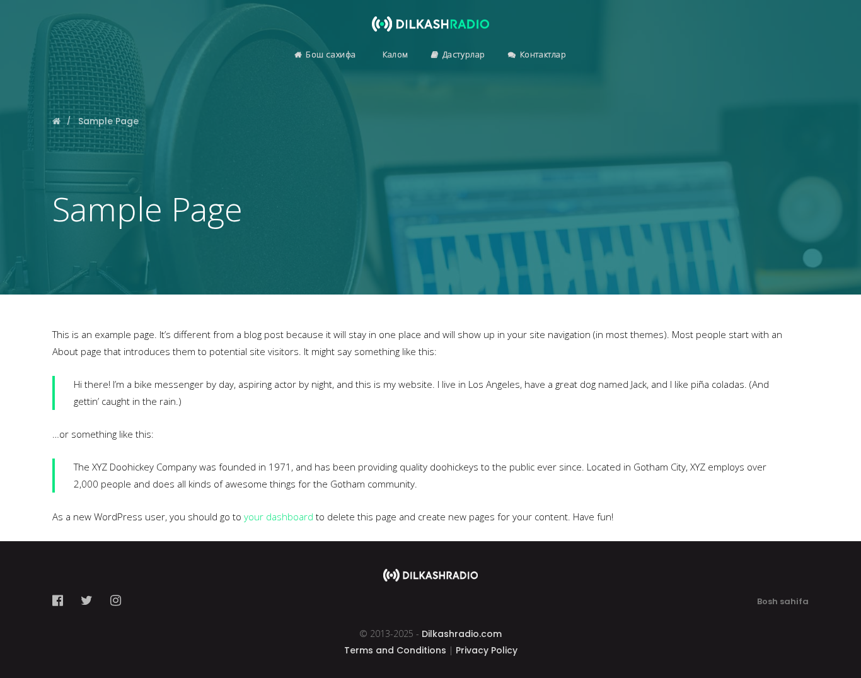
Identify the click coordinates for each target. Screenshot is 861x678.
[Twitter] (86, 600)
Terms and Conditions (395, 650)
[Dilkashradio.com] (430, 16)
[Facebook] (61, 600)
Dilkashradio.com (462, 634)
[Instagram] (116, 600)
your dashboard (278, 516)
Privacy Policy (486, 650)
